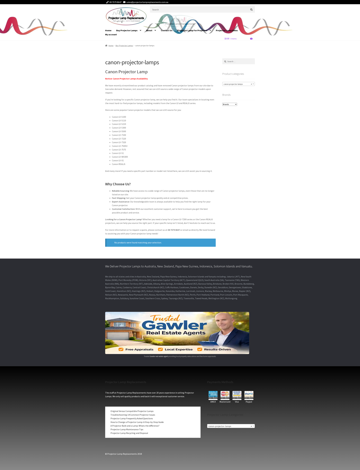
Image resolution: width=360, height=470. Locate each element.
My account (111, 34)
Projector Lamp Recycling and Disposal (129, 433)
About (149, 30)
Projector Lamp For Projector (192, 30)
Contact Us (166, 30)
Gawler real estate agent (159, 356)
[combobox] (238, 84)
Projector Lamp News (227, 30)
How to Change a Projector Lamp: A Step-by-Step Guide (137, 422)
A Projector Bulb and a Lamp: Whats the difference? (135, 425)
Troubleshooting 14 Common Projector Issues (133, 414)
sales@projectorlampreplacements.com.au (147, 2)
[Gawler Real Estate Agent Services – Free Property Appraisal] (180, 333)
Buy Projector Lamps (127, 30)
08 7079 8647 (115, 2)
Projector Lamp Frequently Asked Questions (132, 418)
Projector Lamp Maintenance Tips (127, 429)
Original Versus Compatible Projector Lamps (132, 411)
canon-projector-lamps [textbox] (238, 84)
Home (108, 30)
